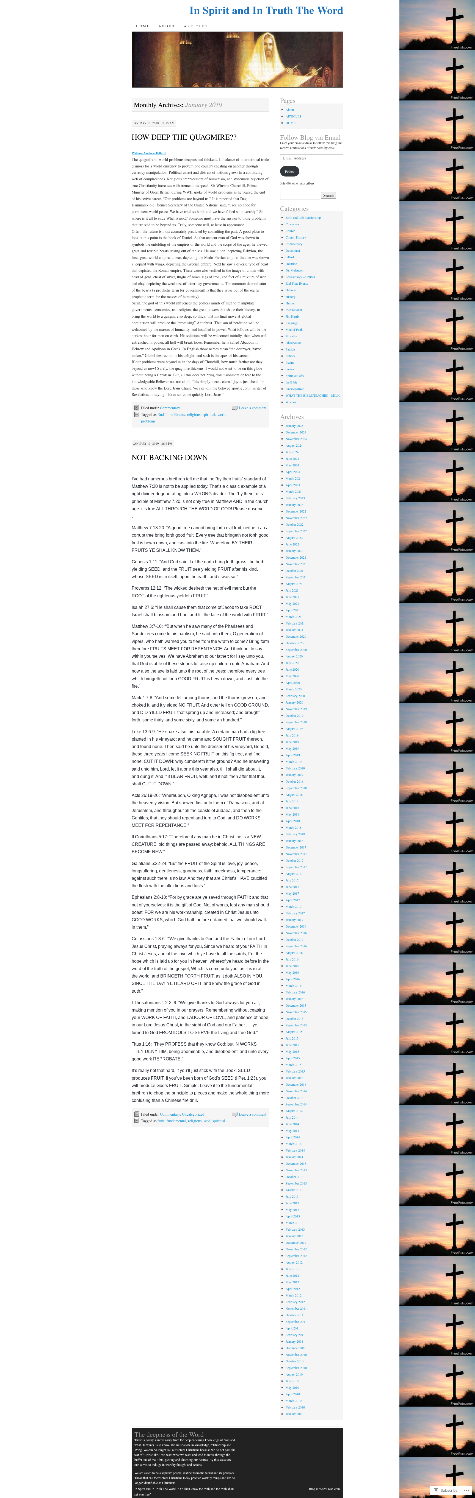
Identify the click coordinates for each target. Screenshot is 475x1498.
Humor (290, 303)
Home (143, 26)
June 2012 (292, 1275)
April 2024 (293, 471)
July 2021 (292, 590)
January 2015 (294, 1078)
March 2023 (294, 491)
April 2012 (293, 1288)
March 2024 (294, 478)
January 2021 (294, 630)
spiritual (209, 414)
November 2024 (296, 438)
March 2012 (294, 1295)
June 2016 (292, 966)
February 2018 (295, 834)
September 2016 (296, 946)
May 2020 (292, 676)
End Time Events (171, 414)
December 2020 (296, 636)
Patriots (291, 349)
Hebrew (291, 290)
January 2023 (294, 504)
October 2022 (294, 524)
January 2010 (294, 1414)
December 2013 (296, 1163)
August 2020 (294, 656)
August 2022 (294, 537)
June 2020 (292, 669)
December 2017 (296, 847)
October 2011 (294, 1315)
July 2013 (292, 1196)
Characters (292, 224)
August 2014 (294, 1110)
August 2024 (294, 445)
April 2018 (293, 821)
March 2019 (294, 761)
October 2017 (294, 860)
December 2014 (296, 1084)
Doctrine (291, 263)
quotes (290, 369)
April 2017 (293, 900)
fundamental (176, 1120)
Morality (291, 336)
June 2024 (292, 458)
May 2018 (292, 814)
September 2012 (296, 1255)
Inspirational (294, 309)
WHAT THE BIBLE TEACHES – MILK (313, 395)
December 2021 (296, 557)
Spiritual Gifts (295, 375)
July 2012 (292, 1269)
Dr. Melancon (294, 270)
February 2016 (295, 992)
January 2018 (294, 840)
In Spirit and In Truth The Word (266, 10)
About (167, 26)
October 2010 (294, 1361)
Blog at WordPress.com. (325, 1488)
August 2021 (294, 583)
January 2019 (294, 774)
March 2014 (294, 1143)
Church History (296, 237)
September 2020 (296, 649)
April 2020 (293, 682)
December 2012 (296, 1242)
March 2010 (294, 1400)
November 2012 (296, 1249)
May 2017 (292, 893)
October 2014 (294, 1097)
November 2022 (296, 518)
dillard (290, 257)
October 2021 (294, 570)
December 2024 (296, 432)
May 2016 (292, 972)
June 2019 (292, 742)
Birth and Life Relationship (303, 217)
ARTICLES (196, 26)
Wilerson (291, 402)
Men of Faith (294, 329)
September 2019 (296, 722)
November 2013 (296, 1170)
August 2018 (294, 794)
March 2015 (294, 1064)
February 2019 (295, 768)
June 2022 (292, 544)
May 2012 (292, 1282)
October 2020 (294, 643)
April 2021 (293, 610)
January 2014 (294, 1157)
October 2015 (294, 1018)
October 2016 (294, 939)
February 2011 (295, 1334)
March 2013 (294, 1222)
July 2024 (292, 452)
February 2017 (295, 913)
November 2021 (296, 564)
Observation (294, 342)
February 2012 (295, 1302)
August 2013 (294, 1190)
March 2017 (294, 906)
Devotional (293, 250)
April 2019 (293, 755)
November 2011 (296, 1308)
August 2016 (294, 952)
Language (292, 323)
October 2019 (294, 715)
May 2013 (292, 1209)
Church (290, 230)
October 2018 (294, 781)
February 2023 (295, 498)
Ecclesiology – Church (300, 277)
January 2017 (294, 919)
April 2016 (293, 979)
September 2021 (296, 577)
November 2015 (296, 1012)
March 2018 (294, 827)
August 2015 (294, 1031)
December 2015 (296, 1005)
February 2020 (295, 695)
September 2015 (296, 1025)
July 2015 (292, 1038)
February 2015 (295, 1071)
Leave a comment (252, 407)
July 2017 (292, 880)
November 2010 (296, 1354)
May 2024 (292, 465)
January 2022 (294, 550)
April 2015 (293, 1058)
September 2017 (296, 867)
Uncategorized (193, 1114)
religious (193, 414)
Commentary (170, 407)
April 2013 (293, 1216)
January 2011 (294, 1341)
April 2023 (293, 485)
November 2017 (296, 854)
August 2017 (294, 873)
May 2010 (292, 1387)
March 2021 (294, 616)
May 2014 (292, 1130)
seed (207, 1120)
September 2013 (296, 1183)
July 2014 (292, 1117)
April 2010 (293, 1394)
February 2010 (295, 1407)
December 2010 (296, 1348)
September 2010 (296, 1367)
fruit (161, 1120)
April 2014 (293, 1137)
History (291, 296)
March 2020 (294, 689)
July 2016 (292, 959)
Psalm (290, 362)
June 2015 (292, 1045)
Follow (289, 171)
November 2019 (296, 709)
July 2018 (292, 801)
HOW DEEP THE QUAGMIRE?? (184, 136)
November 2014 (296, 1091)
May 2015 (292, 1051)
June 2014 (292, 1124)
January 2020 (294, 702)
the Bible (291, 382)
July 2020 (292, 662)
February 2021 (295, 623)
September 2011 (296, 1321)
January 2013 (294, 1236)
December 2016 (296, 926)
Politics (290, 356)
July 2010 (292, 1381)
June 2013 (292, 1203)
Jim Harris (292, 316)
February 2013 (295, 1229)
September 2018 (296, 788)
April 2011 (293, 1328)
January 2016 (294, 998)
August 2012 (294, 1262)
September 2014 (296, 1104)
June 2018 (292, 807)
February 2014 (295, 1150)
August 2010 (294, 1374)
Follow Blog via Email (310, 137)
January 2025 (294, 425)
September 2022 (296, 531)
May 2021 (292, 603)
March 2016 (294, 985)
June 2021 (292, 597)
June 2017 (292, 886)
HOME (291, 123)
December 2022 (296, 511)
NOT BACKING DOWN (170, 457)
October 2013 (294, 1176)
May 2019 (292, 748)
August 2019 (294, 728)
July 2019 (292, 735)
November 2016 (296, 933)
